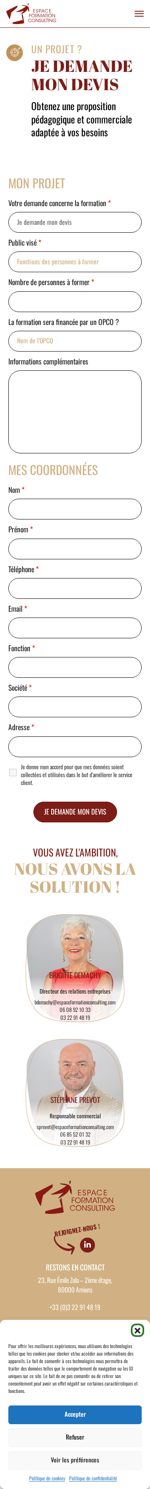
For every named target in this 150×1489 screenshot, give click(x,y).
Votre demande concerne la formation (59, 203)
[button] (137, 1330)
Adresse (21, 728)
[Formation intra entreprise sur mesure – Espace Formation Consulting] (31, 13)
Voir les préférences (75, 1460)
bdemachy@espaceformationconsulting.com (75, 1002)
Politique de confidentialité (93, 1479)
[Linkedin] (87, 1245)
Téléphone (23, 570)
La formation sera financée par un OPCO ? (63, 322)
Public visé (24, 243)
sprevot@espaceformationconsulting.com (75, 1127)
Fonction (21, 649)
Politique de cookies (47, 1479)
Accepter (75, 1414)
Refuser (75, 1437)
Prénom (20, 530)
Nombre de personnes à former (51, 282)
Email (17, 609)
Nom (16, 490)
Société (20, 688)
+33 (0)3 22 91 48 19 (75, 1307)
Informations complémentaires (48, 362)
